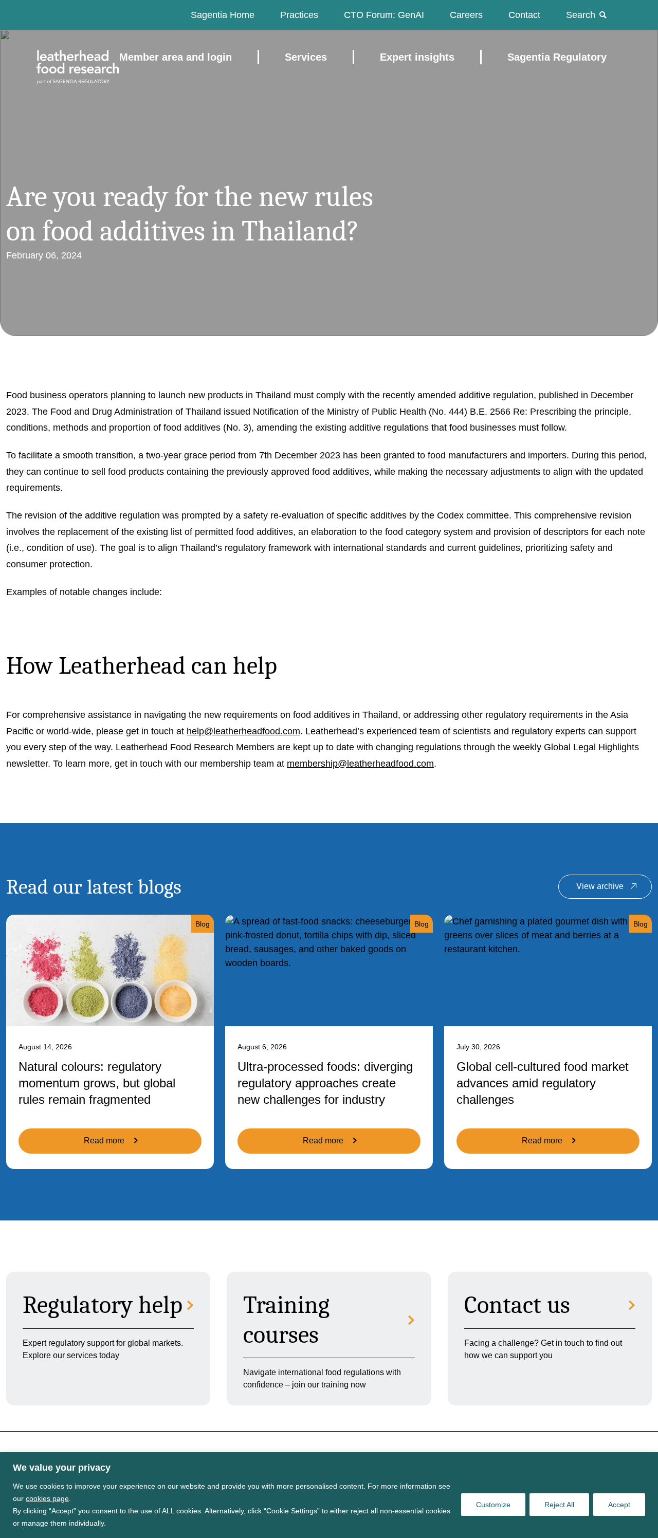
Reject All (559, 1504)
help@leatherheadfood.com (243, 731)
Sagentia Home (222, 15)
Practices (299, 15)
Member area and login (175, 57)
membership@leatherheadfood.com (360, 763)
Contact (524, 15)
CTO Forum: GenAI (384, 15)
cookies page (47, 1498)
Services (306, 57)
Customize (493, 1504)
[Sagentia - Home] (59, 57)
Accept (619, 1504)
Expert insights (417, 57)
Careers (466, 15)
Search (580, 15)
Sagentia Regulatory (557, 57)
